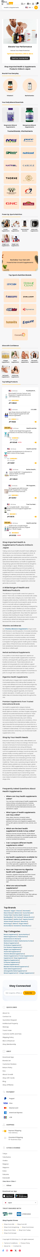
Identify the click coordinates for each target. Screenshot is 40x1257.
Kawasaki (6, 1178)
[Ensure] (28, 322)
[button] (23, 4)
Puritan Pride (8, 915)
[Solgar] (28, 178)
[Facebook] (4, 1251)
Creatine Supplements (11, 964)
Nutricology (7, 923)
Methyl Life (18, 913)
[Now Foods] (11, 140)
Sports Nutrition (24, 934)
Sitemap (6, 1027)
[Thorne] (11, 178)
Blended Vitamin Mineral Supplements (16, 966)
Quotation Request (10, 1020)
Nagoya (6, 1164)
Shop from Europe (10, 1233)
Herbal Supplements (10, 936)
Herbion (15, 923)
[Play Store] (21, 1196)
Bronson (17, 921)
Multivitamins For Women (12, 939)
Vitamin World (8, 921)
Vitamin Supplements (11, 956)
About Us (6, 1013)
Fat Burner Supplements (11, 962)
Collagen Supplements (26, 973)
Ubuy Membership (9, 1044)
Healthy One (17, 919)
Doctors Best (8, 926)
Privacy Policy (25, 1243)
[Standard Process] (11, 152)
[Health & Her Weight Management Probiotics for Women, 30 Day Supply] (7, 435)
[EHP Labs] (11, 309)
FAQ (4, 1071)
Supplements (8, 958)
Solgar (13, 911)
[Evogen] (11, 284)
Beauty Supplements (11, 934)
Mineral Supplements (11, 973)
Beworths (24, 921)
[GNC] (11, 203)
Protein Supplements (26, 956)
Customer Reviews (9, 1064)
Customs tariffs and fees (12, 1034)
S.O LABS (34, 409)
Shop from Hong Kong (11, 1227)
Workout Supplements (11, 943)
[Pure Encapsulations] (28, 140)
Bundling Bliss (8, 917)
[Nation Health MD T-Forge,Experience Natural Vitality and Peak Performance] (6, 474)
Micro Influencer (9, 1041)
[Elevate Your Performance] (20, 31)
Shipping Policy (8, 1037)
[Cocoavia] (20, 334)
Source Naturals (28, 913)
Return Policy (7, 1068)
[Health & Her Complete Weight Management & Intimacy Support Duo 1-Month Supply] (6, 529)
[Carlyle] (28, 165)
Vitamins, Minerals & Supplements (16, 629)
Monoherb (26, 911)
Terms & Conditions (11, 1243)
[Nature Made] (28, 203)
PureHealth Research (31, 391)
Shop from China (10, 1230)
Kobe (4, 1171)
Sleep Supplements (20, 958)
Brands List (7, 1061)
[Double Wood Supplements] (11, 190)
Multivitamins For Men (11, 941)
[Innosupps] (11, 296)
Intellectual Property (10, 1023)
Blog (4, 1081)
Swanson (26, 915)
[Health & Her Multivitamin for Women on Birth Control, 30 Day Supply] (5, 455)
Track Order (7, 1030)
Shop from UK (22, 1224)
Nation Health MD (31, 469)
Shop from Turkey (25, 1230)
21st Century (18, 917)
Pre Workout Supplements (12, 945)
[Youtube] (12, 1251)
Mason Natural (8, 913)
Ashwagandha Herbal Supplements (15, 971)
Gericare (6, 911)
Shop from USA (9, 1224)
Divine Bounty (26, 926)
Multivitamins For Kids (26, 941)
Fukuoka (6, 1174)
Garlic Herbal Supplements (12, 969)
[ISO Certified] (23, 1214)
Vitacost (19, 911)
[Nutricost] (28, 152)
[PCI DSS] (7, 1214)
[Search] (36, 7)
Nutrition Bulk (17, 915)
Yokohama (7, 1157)
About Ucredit (8, 1074)
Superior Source (28, 919)
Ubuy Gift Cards (9, 1078)
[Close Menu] (2, 4)
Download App (8, 1057)
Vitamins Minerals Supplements (14, 954)
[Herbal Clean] (28, 284)
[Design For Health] (28, 190)
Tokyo (5, 1154)
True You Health (31, 504)
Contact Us (7, 1017)
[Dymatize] (28, 309)
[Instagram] (8, 1251)
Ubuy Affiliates (8, 1085)
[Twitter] (17, 1251)
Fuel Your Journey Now (20, 58)
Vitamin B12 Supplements (12, 951)
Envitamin (17, 926)
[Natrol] (11, 165)
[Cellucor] (28, 296)
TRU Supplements (31, 485)
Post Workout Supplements (13, 947)
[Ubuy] (10, 4)
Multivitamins (22, 936)
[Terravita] (11, 322)
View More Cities (9, 1181)
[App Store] (9, 1196)
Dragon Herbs (23, 923)
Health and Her (31, 428)
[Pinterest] (21, 1251)
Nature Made (8, 919)
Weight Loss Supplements (12, 949)
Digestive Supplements (11, 960)
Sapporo (6, 1167)
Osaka (5, 1161)
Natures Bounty (29, 917)
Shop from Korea (28, 1227)
